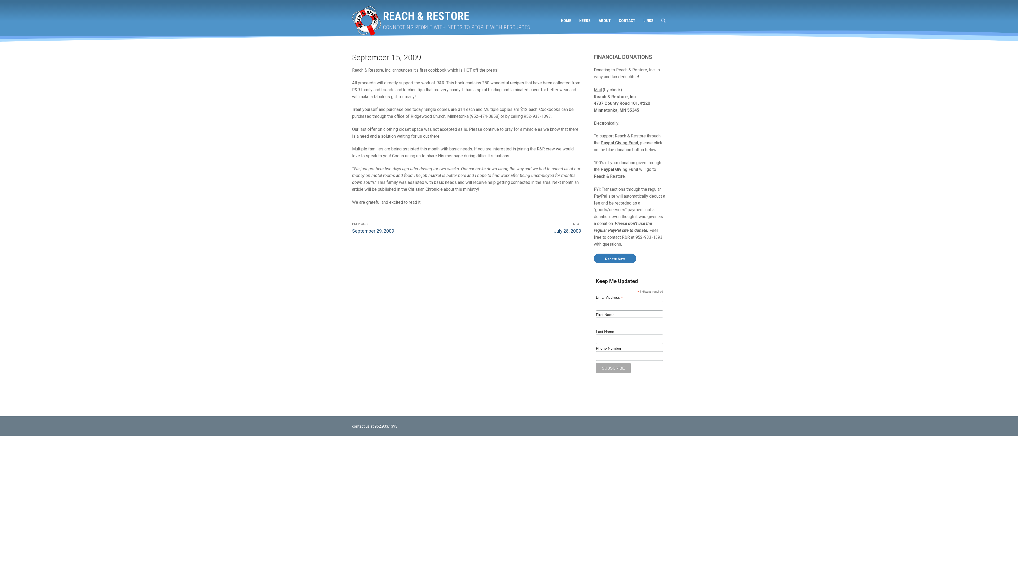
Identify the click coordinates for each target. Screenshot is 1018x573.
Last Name (605, 331)
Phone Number (608, 348)
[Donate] (615, 258)
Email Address (609, 297)
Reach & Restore (426, 16)
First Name (605, 314)
